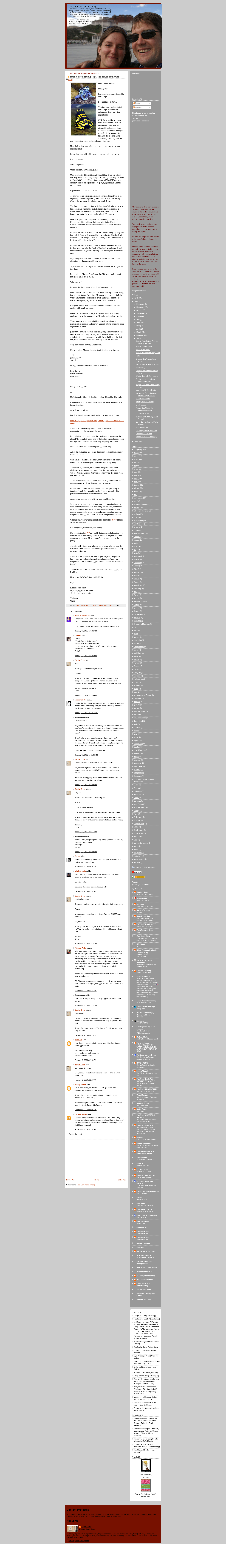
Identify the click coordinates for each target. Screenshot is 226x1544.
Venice (136, 540)
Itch (138, 946)
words (136, 459)
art (135, 466)
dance (136, 849)
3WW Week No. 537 (144, 1003)
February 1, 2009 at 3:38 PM (86, 991)
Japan (94, 605)
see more (145, 121)
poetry (106, 605)
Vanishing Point (142, 1233)
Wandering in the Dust (146, 1251)
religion (136, 488)
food (135, 472)
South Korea (138, 833)
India (135, 592)
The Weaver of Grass (145, 930)
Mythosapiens (141, 956)
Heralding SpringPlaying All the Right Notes (146, 965)
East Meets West (143, 936)
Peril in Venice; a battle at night (148, 364)
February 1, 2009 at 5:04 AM (86, 867)
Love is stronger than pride (148, 1191)
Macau (136, 798)
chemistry (137, 589)
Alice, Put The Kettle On (145, 1205)
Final (138, 932)
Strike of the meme (143, 350)
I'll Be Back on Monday (145, 906)
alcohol (136, 598)
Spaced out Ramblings (146, 1007)
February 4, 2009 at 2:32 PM (86, 1129)
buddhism (137, 653)
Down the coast (142, 1199)
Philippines (138, 817)
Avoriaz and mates (143, 399)
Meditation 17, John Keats (146, 390)
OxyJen (140, 1137)
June (138, 323)
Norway (136, 811)
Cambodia (137, 524)
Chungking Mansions (142, 624)
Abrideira (140, 1021)
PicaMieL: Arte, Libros (146, 1175)
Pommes (137, 530)
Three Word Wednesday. (146, 1001)
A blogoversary (142, 1193)
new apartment (139, 601)
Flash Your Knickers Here (147, 1215)
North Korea (138, 744)
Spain (136, 682)
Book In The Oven (144, 1300)
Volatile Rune (142, 1157)
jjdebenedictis (80, 700)
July (138, 320)
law (135, 550)
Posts (137, 103)
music (136, 491)
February (140, 335)
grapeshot (137, 763)
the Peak (137, 862)
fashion (136, 579)
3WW (78, 605)
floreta (77, 856)
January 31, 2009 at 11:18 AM (86, 713)
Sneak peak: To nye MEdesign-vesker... (144, 1032)
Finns (136, 669)
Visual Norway (142, 1095)
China (136, 469)
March (139, 332)
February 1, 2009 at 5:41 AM (86, 891)
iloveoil (140, 1197)
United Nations (139, 750)
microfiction (138, 853)
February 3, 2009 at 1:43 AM (86, 1080)
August (139, 317)
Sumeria (137, 686)
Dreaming (140, 1111)
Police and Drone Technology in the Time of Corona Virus (147, 939)
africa (136, 846)
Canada (137, 537)
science (137, 546)
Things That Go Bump (144, 973)
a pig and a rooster (141, 843)
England (137, 527)
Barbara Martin (81, 1114)
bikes (136, 630)
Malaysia (137, 801)
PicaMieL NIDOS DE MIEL (147, 1089)
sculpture (137, 556)
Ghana (136, 788)
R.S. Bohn (141, 944)
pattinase (140, 904)
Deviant (139, 912)
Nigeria (136, 741)
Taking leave (141, 1009)
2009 (136, 301)
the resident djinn (144, 1289)
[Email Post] (117, 605)
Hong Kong (138, 449)
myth (136, 553)
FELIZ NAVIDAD (142, 1023)
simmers (78, 1040)
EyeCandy (141, 1203)
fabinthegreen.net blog (146, 1275)
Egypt (136, 650)
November (140, 307)
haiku (83, 605)
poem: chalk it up (143, 1165)
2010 (136, 298)
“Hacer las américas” (144, 1177)
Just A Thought (143, 1071)
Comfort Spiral (142, 892)
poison (136, 715)
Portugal (137, 820)
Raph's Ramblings (144, 1143)
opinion (136, 708)
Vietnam (137, 753)
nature (100, 605)
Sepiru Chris (80, 660)
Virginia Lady (80, 871)
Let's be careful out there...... (146, 926)
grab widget (136, 121)
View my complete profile (79, 1541)
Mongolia (137, 673)
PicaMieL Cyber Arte (145, 1125)
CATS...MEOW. (142, 1063)
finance (136, 485)
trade (136, 724)
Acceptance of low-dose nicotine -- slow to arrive (145, 919)
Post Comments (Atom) (86, 1185)
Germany (137, 563)
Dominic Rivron (143, 1103)
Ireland (136, 731)
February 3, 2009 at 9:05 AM (86, 1110)
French (136, 605)
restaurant (137, 856)
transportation (139, 534)
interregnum (138, 521)
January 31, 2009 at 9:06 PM (86, 832)
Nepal (136, 737)
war (135, 501)
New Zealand (139, 804)
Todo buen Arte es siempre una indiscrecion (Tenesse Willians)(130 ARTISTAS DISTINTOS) (146, 1130)
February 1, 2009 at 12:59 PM (86, 944)
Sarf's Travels (142, 1109)
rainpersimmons (140, 718)
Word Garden (142, 898)
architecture (138, 498)
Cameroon (138, 776)
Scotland (137, 747)
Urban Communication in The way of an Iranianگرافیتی (147, 952)
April (138, 329)
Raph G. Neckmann (83, 616)
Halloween (138, 791)
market (136, 637)
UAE (135, 840)
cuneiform (137, 698)
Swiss (136, 627)
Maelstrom (141, 1247)
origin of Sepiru (139, 711)
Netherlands (138, 679)
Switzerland (138, 614)
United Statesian (143, 916)
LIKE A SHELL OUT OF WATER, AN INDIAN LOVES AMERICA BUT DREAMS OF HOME (147, 1048)
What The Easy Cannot (145, 894)
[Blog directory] (139, 877)
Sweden (137, 837)
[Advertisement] (87, 1158)
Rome (136, 827)
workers (137, 514)
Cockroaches (139, 647)
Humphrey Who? (143, 1105)
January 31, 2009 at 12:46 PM (86, 755)
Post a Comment (75, 1134)
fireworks (137, 760)
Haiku (138, 356)
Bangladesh (138, 773)
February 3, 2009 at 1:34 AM (86, 1060)
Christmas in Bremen (144, 434)
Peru (135, 814)
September (140, 313)
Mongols (137, 676)
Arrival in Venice (142, 427)
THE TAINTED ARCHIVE (146, 924)
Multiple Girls (141, 1217)
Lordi (135, 734)
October (139, 310)
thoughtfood (138, 721)
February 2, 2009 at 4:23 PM (86, 1035)
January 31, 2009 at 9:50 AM (86, 656)
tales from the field (141, 511)
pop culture (138, 766)
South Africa (138, 830)
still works (140, 1017)
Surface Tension (143, 910)
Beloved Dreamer (143, 1243)
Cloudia (78, 635)
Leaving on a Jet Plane (145, 1211)
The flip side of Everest (145, 402)
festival (136, 572)
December (140, 304)
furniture (137, 702)
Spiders (137, 611)
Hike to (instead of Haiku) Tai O (148, 353)
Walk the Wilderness (145, 1280)
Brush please (141, 405)
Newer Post (70, 1180)
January (139, 338)
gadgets (137, 705)
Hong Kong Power (142, 413)
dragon (136, 757)
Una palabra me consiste (145, 1091)
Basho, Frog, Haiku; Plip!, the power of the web (95, 77)
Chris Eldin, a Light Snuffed (146, 1139)
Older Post (122, 1180)
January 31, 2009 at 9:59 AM (86, 695)
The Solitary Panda (144, 1209)
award (136, 689)
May (138, 326)
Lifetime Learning (144, 971)
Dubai (136, 785)
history (88, 605)
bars (135, 692)
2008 (136, 441)
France (136, 559)
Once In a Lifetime (143, 900)
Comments (139, 107)
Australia (137, 770)
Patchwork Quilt (143, 1231)
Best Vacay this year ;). (144, 1171)
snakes (136, 660)
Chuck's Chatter (143, 1221)
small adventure (143, 976)
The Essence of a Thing (146, 1055)
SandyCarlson (80, 1085)
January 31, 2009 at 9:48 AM (86, 631)
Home (96, 1180)
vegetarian (138, 640)
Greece (136, 608)
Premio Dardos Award (144, 347)
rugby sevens (139, 859)
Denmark (137, 728)
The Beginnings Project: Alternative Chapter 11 (145, 1058)
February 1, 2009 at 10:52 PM (86, 1006)
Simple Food (141, 1223)
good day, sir (142, 1227)
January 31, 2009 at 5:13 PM (86, 785)
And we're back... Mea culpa (146, 437)
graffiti (136, 543)
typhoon (137, 663)
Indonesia (137, 795)
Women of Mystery (144, 1271)
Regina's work (139, 824)
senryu (111, 605)
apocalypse (138, 585)
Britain (136, 643)
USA (135, 517)
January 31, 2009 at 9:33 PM (86, 852)
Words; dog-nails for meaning (147, 376)
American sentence (141, 504)
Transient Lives (143, 1043)
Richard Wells (80, 948)
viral (135, 576)
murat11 (140, 1163)
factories (137, 618)
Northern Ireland (140, 807)
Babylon (137, 666)
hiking (136, 656)
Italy (135, 495)
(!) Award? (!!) (141, 368)
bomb (136, 634)
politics (136, 508)
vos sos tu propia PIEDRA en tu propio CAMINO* (147, 1120)
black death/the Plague (142, 695)
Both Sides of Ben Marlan (147, 1267)
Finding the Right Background (147, 1039)
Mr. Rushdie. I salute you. (145, 1159)
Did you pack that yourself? (146, 431)
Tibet (136, 569)
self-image (138, 621)
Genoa (136, 566)
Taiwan (136, 582)
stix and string (142, 1169)
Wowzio (135, 118)
